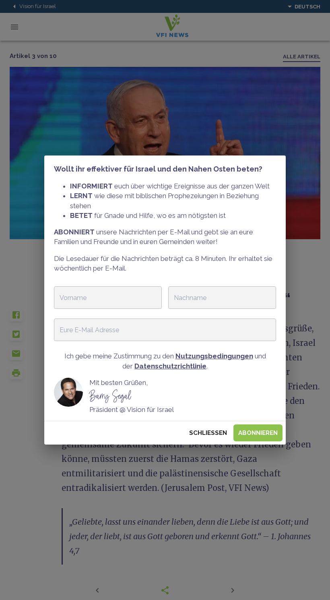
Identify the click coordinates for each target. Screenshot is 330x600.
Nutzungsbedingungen (214, 356)
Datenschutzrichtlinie (170, 366)
